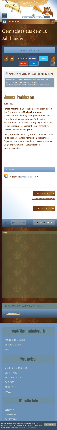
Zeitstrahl (11, 373)
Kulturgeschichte (15, 340)
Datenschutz (12, 414)
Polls (8, 392)
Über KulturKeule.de (16, 368)
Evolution (11, 349)
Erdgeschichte (13, 344)
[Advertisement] (28, 265)
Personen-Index (13, 377)
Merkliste (10, 387)
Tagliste (9, 382)
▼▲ (12, 58)
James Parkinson (28, 177)
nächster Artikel (43, 193)
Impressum (11, 419)
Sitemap (9, 410)
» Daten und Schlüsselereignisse (43, 199)
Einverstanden (49, 424)
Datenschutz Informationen (28, 427)
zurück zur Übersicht (42, 209)
